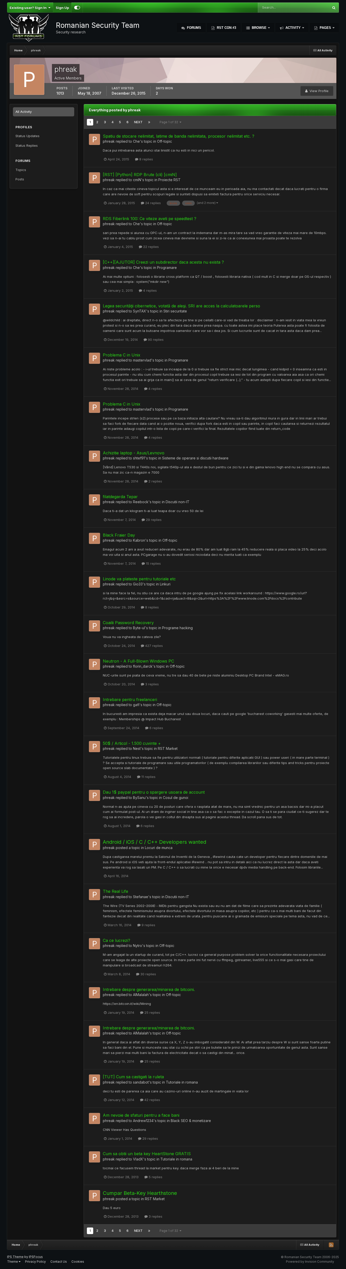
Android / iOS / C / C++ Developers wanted (154, 842)
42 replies (151, 1100)
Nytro (137, 945)
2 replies (154, 481)
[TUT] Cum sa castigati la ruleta (133, 1076)
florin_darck (142, 666)
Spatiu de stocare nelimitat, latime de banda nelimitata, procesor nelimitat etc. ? (178, 136)
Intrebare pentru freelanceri (130, 699)
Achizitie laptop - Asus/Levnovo (133, 452)
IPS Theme (15, 1257)
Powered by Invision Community (310, 1261)
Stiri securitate (175, 311)
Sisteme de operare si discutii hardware (195, 458)
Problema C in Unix (121, 354)
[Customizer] (77, 8)
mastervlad (142, 360)
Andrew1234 (143, 1120)
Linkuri (165, 584)
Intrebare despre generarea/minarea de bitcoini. (149, 989)
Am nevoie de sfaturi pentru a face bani (141, 1115)
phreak (109, 141)
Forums (193, 28)
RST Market (168, 748)
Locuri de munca (158, 847)
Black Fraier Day (119, 535)
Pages (325, 28)
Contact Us (58, 1261)
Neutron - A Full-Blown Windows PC (138, 661)
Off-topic (164, 141)
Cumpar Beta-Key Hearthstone (140, 1193)
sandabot (141, 1082)
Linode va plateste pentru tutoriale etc (139, 578)
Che (136, 141)
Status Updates (27, 136)
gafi (136, 705)
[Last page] (149, 122)
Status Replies (26, 145)
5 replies (155, 1177)
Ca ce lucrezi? (116, 940)
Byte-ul (139, 628)
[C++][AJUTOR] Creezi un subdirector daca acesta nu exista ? (163, 262)
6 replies (155, 728)
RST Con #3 (226, 28)
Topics (20, 170)
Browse (259, 28)
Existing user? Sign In (29, 8)
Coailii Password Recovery (128, 622)
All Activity (23, 112)
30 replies (147, 974)
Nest (137, 748)
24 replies (152, 203)
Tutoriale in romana (182, 1082)
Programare (167, 267)
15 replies (153, 563)
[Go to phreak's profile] (94, 139)
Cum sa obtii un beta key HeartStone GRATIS (147, 1153)
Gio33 (138, 584)
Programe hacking (177, 628)
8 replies (145, 159)
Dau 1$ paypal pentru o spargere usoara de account (154, 792)
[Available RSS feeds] (331, 1245)
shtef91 (139, 458)
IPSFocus (36, 1257)
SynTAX (139, 311)
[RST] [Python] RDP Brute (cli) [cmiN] (140, 174)
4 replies (149, 290)
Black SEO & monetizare (191, 1120)
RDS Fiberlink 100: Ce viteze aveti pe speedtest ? (149, 218)
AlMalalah (141, 994)
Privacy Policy (35, 1261)
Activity (293, 28)
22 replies (150, 247)
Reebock (140, 502)
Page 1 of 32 (170, 122)
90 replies (155, 339)
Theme (13, 1261)
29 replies (153, 520)
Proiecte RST (169, 180)
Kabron (139, 540)
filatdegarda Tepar (120, 496)
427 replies (153, 646)
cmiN (137, 180)
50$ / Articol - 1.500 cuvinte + (132, 743)
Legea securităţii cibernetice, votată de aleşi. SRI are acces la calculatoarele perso (181, 305)
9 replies (148, 925)
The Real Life (115, 891)
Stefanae (140, 897)
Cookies (77, 1261)
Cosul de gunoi (175, 797)
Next (138, 122)
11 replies (148, 777)
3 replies (151, 684)
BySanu (139, 797)
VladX (138, 1159)
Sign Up (62, 8)
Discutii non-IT (177, 502)
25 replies (151, 1012)
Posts (19, 179)
